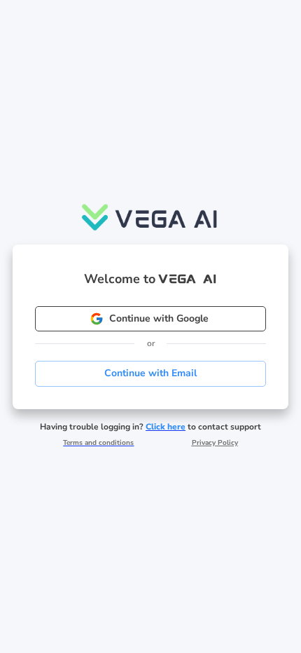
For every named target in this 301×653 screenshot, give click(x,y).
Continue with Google (159, 318)
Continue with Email (150, 373)
